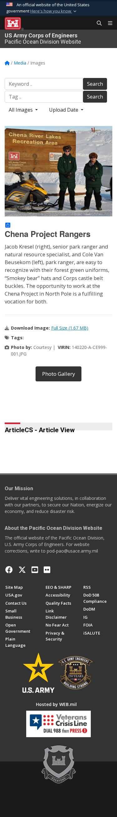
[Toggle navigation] (107, 23)
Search (95, 83)
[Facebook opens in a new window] (9, 569)
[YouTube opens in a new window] (35, 569)
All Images (21, 109)
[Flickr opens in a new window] (47, 569)
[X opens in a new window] (22, 569)
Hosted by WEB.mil (56, 704)
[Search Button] (97, 23)
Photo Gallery (58, 373)
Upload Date (64, 109)
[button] (54, 11)
